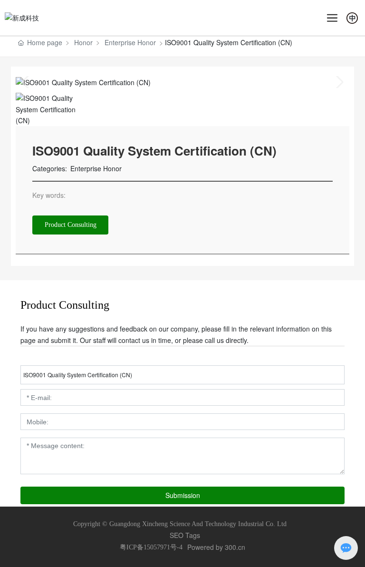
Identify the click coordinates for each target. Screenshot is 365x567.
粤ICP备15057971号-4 (151, 547)
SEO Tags (185, 535)
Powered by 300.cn (216, 547)
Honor (83, 42)
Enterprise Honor (130, 42)
